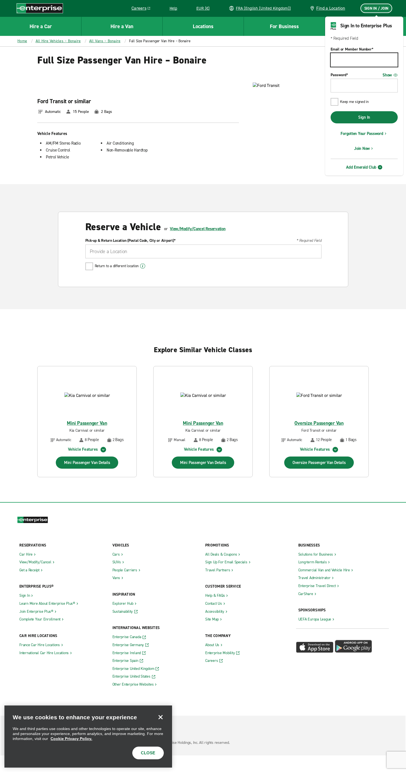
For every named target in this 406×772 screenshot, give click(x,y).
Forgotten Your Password (362, 133)
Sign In (364, 117)
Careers (142, 9)
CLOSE (148, 752)
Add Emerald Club (361, 167)
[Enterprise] (40, 8)
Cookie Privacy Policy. (71, 738)
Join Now (362, 148)
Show (387, 75)
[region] (88, 736)
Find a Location (330, 8)
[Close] (160, 717)
